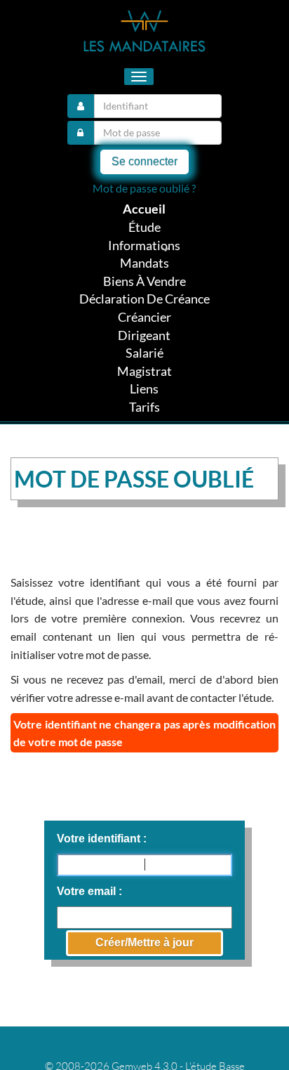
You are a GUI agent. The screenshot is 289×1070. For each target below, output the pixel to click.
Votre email (88, 891)
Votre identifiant (100, 838)
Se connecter (144, 161)
